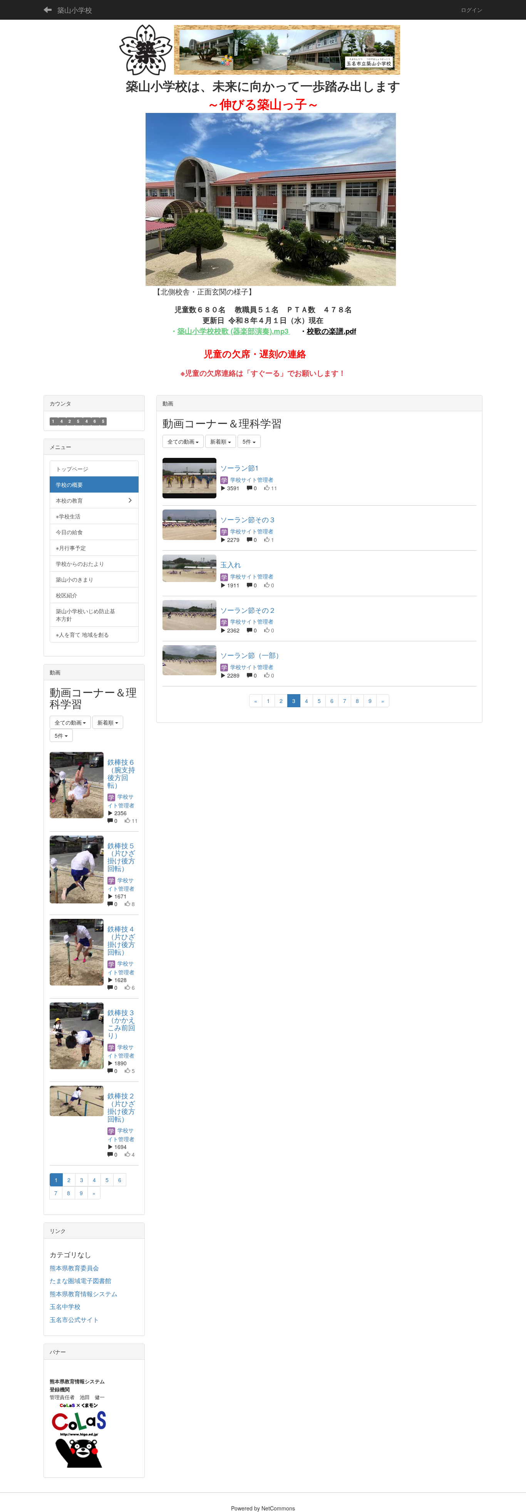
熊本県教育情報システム (83, 1293)
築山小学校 (74, 10)
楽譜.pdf (342, 331)
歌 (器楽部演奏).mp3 (254, 331)
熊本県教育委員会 (74, 1267)
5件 (248, 441)
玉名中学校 (65, 1306)
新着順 (219, 441)
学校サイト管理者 (251, 479)
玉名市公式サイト (74, 1319)
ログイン (471, 9)
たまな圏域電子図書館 (80, 1280)
